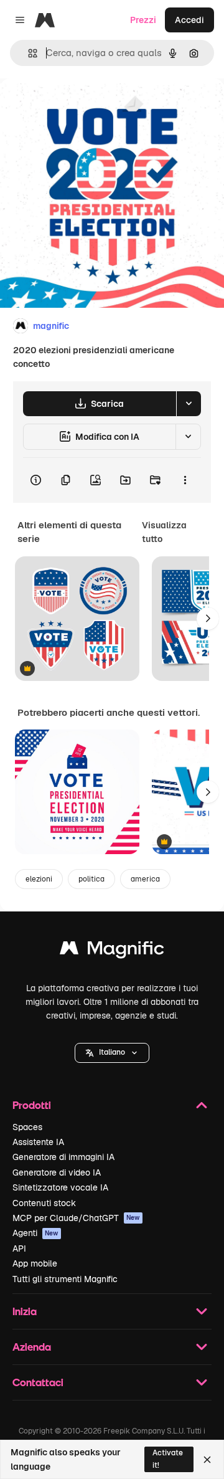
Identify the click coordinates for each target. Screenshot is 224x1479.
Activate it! (167, 1459)
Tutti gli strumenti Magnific (65, 1279)
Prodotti (31, 1104)
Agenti (35, 1233)
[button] (112, 1053)
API (19, 1248)
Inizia (24, 1311)
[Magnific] (112, 951)
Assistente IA (38, 1142)
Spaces (27, 1127)
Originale (82, 107)
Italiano (112, 1052)
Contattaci (37, 1382)
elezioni (39, 879)
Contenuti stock (44, 1203)
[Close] (207, 1459)
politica (91, 879)
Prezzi (143, 20)
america (145, 879)
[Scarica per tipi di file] (188, 403)
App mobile (34, 1263)
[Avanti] (208, 618)
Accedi (189, 20)
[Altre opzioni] (184, 480)
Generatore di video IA (56, 1172)
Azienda (31, 1346)
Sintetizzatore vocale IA (60, 1187)
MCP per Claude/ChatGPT (76, 1218)
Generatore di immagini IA (63, 1157)
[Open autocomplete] (28, 53)
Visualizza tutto (164, 532)
